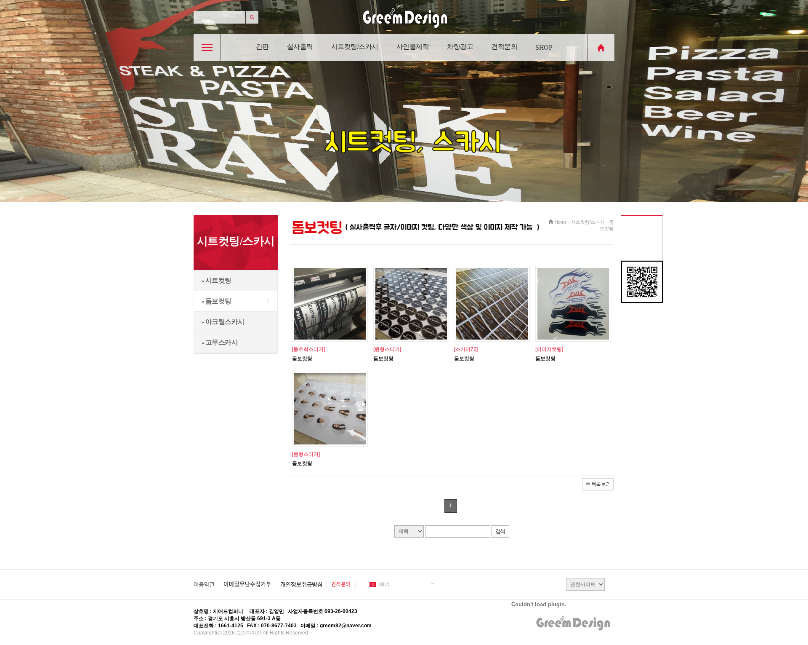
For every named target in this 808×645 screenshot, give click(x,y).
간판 (262, 46)
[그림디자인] (404, 30)
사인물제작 (412, 46)
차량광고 (460, 46)
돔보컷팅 (217, 301)
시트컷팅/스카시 (354, 46)
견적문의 (504, 46)
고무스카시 (221, 342)
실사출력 (300, 46)
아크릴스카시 (224, 321)
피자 (384, 584)
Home (561, 222)
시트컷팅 (217, 280)
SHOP (543, 47)
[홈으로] (600, 59)
